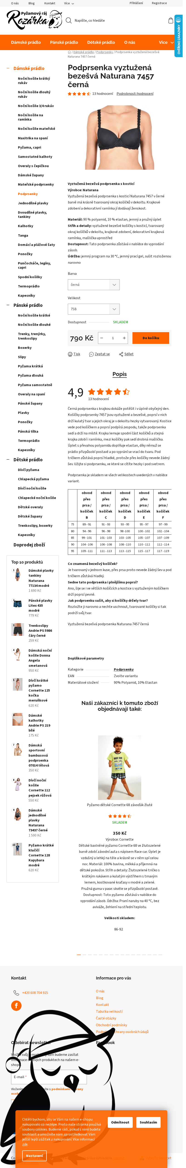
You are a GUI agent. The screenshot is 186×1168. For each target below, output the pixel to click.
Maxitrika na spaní (33, 138)
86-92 (118, 929)
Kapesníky (26, 295)
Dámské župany (31, 175)
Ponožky (25, 254)
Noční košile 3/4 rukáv (36, 105)
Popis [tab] (120, 374)
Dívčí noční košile (32, 488)
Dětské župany (30, 516)
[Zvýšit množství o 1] (124, 338)
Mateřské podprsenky (36, 184)
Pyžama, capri (29, 147)
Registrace (159, 3)
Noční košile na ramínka (30, 117)
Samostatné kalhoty (35, 156)
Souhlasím (148, 1122)
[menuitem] (26, 42)
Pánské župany (30, 403)
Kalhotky (25, 226)
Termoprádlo (29, 286)
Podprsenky (28, 193)
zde (25, 1144)
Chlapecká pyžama (33, 479)
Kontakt (49, 3)
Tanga (23, 235)
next (167, 844)
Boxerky (25, 347)
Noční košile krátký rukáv (34, 80)
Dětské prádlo (28, 460)
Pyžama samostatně (35, 384)
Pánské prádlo (28, 305)
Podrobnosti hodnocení (135, 93)
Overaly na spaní (31, 394)
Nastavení (34, 1155)
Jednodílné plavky (33, 203)
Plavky (23, 412)
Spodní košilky (30, 277)
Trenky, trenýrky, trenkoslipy (32, 336)
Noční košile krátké (34, 315)
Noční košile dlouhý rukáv (34, 94)
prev (71, 844)
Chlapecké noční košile (37, 497)
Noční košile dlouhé (34, 324)
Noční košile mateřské (36, 128)
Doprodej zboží (29, 545)
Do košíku (151, 338)
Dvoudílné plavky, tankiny (32, 214)
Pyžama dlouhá (30, 375)
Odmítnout (120, 1122)
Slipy (22, 356)
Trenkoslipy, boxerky (35, 525)
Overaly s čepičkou (33, 165)
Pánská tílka (28, 431)
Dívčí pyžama (28, 469)
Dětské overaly (30, 507)
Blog (32, 3)
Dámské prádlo (28, 68)
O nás (15, 3)
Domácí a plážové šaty (36, 244)
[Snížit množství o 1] (101, 338)
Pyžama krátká (30, 366)
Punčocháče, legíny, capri (34, 265)
